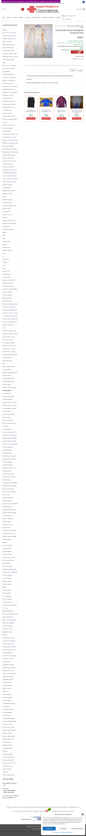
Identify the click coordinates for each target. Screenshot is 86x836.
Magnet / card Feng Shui (9, 80)
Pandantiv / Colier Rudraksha (10, 92)
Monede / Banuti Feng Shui (9, 441)
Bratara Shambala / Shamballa (10, 152)
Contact (58, 17)
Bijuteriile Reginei (7, 298)
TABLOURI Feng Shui (8, 679)
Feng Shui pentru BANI (8, 414)
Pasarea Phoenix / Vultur (9, 557)
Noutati (5, 29)
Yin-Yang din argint (7, 357)
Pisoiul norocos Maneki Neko (10, 444)
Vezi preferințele (77, 828)
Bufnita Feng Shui (7, 539)
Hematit (5, 634)
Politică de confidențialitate (67, 832)
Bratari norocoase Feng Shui (10, 289)
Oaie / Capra (6, 259)
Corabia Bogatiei (7, 429)
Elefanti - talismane (8, 518)
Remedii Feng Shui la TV (9, 89)
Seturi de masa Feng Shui (9, 667)
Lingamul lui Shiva (7, 524)
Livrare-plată (36, 17)
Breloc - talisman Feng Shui (10, 620)
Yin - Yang (5, 608)
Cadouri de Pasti (7, 769)
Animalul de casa (7, 113)
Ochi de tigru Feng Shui (9, 342)
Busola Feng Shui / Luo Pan (9, 405)
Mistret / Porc (6, 271)
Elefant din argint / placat (9, 331)
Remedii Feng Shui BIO (8, 396)
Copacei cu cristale (7, 214)
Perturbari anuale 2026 (9, 44)
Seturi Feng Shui (7, 411)
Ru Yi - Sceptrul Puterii (8, 560)
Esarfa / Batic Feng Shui (9, 381)
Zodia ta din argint (7, 360)
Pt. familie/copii (7, 715)
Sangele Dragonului (8, 250)
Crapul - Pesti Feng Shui (9, 432)
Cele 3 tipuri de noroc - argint (10, 313)
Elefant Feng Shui (7, 521)
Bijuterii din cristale (8, 629)
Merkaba (5, 217)
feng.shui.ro (4, 3)
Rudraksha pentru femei (9, 101)
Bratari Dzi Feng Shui (8, 283)
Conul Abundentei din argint (10, 316)
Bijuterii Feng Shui (7, 292)
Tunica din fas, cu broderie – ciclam (61, 110)
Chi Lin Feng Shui (7, 578)
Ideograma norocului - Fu (9, 468)
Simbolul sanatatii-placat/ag (10, 354)
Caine (4, 268)
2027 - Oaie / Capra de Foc (9, 32)
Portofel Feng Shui (7, 450)
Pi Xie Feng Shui (7, 593)
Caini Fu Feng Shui (7, 575)
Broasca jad (6, 426)
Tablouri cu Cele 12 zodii (9, 280)
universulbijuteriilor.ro (11, 3)
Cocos (4, 265)
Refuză (63, 828)
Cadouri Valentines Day (9, 775)
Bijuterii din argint (7, 301)
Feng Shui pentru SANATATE (10, 483)
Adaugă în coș (77, 52)
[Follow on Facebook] (83, 2)
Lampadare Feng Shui (8, 676)
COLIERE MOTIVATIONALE (10, 172)
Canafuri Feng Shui (7, 462)
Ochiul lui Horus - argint (9, 348)
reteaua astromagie (27, 807)
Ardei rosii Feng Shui (8, 420)
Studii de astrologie (8, 754)
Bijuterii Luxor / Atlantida (9, 65)
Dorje (4, 327)
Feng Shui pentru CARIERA (10, 536)
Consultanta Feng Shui (8, 760)
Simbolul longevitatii (8, 497)
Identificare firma (56, 811)
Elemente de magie (7, 199)
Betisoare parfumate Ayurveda (10, 143)
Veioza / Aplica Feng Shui (9, 673)
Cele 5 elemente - (7, 694)
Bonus (9, 17)
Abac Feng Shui (6, 417)
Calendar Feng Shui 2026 (9, 38)
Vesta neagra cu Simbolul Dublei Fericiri (30, 110)
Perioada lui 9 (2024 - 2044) (10, 53)
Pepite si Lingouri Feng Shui (10, 438)
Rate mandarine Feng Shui (9, 509)
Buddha (5, 587)
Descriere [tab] (72, 70)
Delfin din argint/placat (9, 325)
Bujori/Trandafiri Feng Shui (10, 512)
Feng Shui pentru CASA (9, 638)
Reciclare (42, 811)
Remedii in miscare (7, 193)
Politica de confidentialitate (51, 807)
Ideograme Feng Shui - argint (10, 333)
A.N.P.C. (16, 807)
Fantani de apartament (8, 59)
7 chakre (5, 122)
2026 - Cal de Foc (7, 41)
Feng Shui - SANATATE (8, 167)
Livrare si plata (16, 811)
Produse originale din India (10, 205)
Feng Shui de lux (7, 375)
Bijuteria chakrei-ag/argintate (10, 304)
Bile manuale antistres (8, 488)
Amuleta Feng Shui (7, 748)
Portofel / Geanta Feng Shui (10, 387)
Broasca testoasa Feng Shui (10, 485)
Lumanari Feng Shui (8, 128)
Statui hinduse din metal (9, 220)
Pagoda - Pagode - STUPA (9, 181)
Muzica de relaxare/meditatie (10, 614)
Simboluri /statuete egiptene (10, 119)
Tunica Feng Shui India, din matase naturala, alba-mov (76, 111)
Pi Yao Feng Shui (7, 596)
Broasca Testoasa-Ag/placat (10, 310)
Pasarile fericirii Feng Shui (9, 530)
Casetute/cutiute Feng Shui (9, 646)
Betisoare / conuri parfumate (10, 140)
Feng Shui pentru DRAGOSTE (10, 503)
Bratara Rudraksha (7, 98)
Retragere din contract (68, 811)
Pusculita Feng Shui (8, 447)
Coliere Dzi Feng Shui (8, 286)
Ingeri (4, 62)
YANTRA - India (7, 208)
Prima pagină (58, 26)
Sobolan (5, 232)
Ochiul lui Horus (7, 590)
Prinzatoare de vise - (8, 602)
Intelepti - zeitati (7, 581)
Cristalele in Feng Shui (8, 229)
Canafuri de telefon (8, 465)
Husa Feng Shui (6, 661)
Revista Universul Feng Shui (10, 149)
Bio (20, 807)
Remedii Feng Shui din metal (10, 372)
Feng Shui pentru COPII (9, 116)
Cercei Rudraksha (7, 110)
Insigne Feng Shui (7, 471)
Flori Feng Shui (6, 211)
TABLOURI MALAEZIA (8, 74)
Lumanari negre (7, 131)
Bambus (5, 542)
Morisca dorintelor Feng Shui (10, 178)
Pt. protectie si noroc (8, 709)
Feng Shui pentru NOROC (9, 459)
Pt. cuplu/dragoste (7, 712)
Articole (27, 17)
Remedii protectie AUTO (9, 190)
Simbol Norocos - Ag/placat (10, 351)
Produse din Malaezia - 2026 (10, 56)
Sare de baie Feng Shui (8, 146)
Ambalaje (5, 751)
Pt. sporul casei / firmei (8, 727)
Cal (3, 256)
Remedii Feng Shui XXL (8, 378)
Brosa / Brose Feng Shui (9, 68)
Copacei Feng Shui (7, 164)
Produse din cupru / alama (9, 161)
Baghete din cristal (7, 632)
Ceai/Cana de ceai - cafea (9, 649)
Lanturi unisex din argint (9, 366)
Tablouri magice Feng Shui (9, 730)
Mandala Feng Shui (7, 697)
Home (3, 17)
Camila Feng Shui (7, 548)
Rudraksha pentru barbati (9, 104)
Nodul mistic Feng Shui (9, 474)
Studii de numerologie (8, 757)
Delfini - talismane (7, 554)
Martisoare (5, 772)
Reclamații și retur (74, 807)
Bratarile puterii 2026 (8, 50)
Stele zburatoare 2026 (8, 47)
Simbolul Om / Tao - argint (9, 345)
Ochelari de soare (7, 202)
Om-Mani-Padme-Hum (9, 125)
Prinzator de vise (7, 742)
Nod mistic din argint (8, 339)
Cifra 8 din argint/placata (9, 77)
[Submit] (22, 9)
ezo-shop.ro (28, 3)
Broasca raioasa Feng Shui (9, 423)
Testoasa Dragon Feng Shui (9, 456)
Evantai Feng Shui (7, 515)
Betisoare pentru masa (8, 670)
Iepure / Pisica (6, 241)
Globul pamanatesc (8, 745)
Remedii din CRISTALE (8, 623)
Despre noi (10, 807)
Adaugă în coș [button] (30, 118)
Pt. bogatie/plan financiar (9, 703)
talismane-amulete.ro (21, 3)
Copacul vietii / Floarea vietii (10, 319)
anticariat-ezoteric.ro (35, 3)
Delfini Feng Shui (7, 551)
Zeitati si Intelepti (7, 733)
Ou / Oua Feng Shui (8, 566)
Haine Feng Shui (7, 390)
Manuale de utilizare (8, 83)
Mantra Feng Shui (7, 700)
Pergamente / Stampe (8, 664)
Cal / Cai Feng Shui (7, 545)
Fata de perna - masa (8, 658)
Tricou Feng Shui (7, 393)
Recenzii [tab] (80, 70)
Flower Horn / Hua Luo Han (10, 435)
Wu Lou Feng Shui (7, 500)
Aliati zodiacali (6, 274)
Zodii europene (6, 277)
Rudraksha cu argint (8, 95)
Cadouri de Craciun (8, 766)
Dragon (4, 244)
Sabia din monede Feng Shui (10, 605)
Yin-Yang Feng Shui (7, 685)
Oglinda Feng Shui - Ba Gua (10, 402)
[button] (82, 814)
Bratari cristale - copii (8, 739)
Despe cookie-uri (56, 832)
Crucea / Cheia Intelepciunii (10, 322)
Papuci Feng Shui (7, 384)
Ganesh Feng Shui (7, 584)
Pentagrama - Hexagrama (9, 307)
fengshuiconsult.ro (44, 3)
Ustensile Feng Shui (8, 399)
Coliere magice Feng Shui (9, 155)
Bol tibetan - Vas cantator (9, 170)
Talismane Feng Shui (8, 617)
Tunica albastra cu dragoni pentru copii (46, 110)
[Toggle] (18, 48)
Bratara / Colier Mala (8, 158)
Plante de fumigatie (8, 184)
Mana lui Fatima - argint (9, 336)
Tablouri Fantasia (7, 688)
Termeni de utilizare (38, 807)
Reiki (4, 363)
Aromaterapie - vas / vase (9, 137)
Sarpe (4, 253)
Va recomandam (7, 369)
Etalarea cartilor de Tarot (9, 763)
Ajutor (14, 17)
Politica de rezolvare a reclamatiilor (30, 811)
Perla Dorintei (6, 226)
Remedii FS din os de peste (9, 223)
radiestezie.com (60, 3)
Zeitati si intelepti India (9, 736)
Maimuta (5, 262)
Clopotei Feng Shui (7, 652)
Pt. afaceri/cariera (7, 724)
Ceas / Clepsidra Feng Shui (9, 175)
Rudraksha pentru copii (9, 107)
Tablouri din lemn (7, 682)
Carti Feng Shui (6, 71)
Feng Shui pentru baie (8, 643)
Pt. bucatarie (6, 706)
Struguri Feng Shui (7, 453)
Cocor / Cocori (6, 494)
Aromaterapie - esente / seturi (10, 134)
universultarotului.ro (53, 3)
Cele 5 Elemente (7, 187)
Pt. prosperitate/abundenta (10, 721)
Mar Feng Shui (6, 527)
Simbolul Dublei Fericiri (9, 533)
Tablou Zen (5, 691)
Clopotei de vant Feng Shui (9, 655)
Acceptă (49, 828)
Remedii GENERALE (8, 611)
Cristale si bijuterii (7, 295)
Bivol (4, 235)
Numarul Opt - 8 (7, 479)
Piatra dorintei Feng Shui (9, 477)
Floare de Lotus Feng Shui (9, 491)
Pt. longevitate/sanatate (9, 718)
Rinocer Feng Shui (7, 599)
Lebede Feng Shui (7, 506)
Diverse (5, 196)
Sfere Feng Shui (6, 563)
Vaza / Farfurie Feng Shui (9, 640)
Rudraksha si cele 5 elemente (10, 86)
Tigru (4, 238)
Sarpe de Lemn (6, 247)
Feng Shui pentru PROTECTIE (10, 572)
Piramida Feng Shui (8, 626)
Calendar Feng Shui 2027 (9, 35)
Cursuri (20, 17)
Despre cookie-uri (63, 807)
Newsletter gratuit (48, 17)
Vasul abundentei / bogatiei (10, 408)
